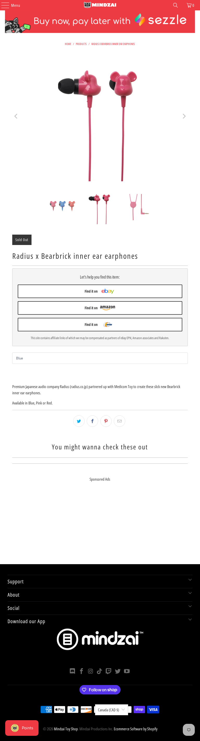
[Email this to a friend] (119, 421)
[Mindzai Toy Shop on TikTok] (100, 671)
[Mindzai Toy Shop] (100, 5)
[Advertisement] (100, 527)
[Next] (184, 116)
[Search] (175, 5)
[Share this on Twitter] (79, 421)
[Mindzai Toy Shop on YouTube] (127, 671)
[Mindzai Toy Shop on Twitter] (118, 671)
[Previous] (16, 116)
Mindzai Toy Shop (66, 728)
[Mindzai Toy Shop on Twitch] (109, 671)
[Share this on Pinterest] (106, 421)
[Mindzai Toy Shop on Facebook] (82, 671)
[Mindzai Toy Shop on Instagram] (91, 671)
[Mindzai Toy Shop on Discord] (73, 671)
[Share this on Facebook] (92, 421)
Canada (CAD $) (108, 709)
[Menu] (2, 5)
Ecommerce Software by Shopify (135, 728)
